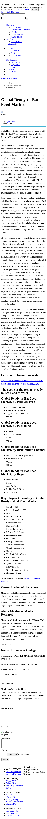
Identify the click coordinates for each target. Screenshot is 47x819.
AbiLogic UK (12, 811)
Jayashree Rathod (13, 121)
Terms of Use (11, 797)
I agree (34, 9)
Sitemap (9, 795)
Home (3, 78)
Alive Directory (12, 816)
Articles (9, 39)
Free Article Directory (10, 12)
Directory (10, 25)
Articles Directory (13, 774)
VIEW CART (12, 72)
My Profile (15, 64)
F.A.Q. (14, 32)
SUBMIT (10, 69)
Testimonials (11, 44)
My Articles (16, 62)
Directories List (17, 34)
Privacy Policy (24, 9)
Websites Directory (14, 771)
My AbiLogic (11, 60)
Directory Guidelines (15, 785)
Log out (14, 67)
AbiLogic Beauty (13, 813)
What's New (16, 27)
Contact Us (11, 804)
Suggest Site (11, 781)
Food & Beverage (14, 85)
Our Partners (16, 37)
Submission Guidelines (20, 30)
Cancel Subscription (14, 802)
